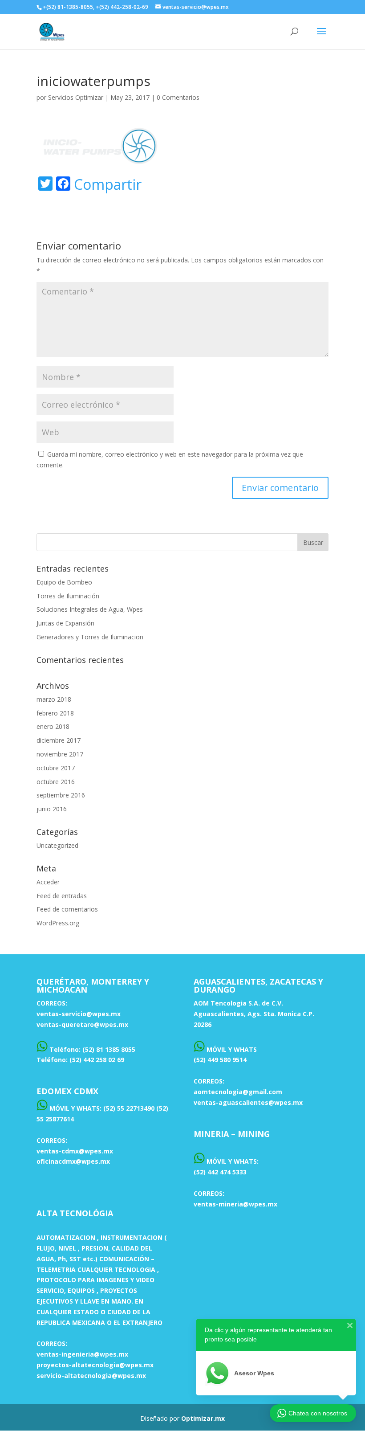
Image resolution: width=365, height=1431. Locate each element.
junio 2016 (51, 809)
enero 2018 (52, 726)
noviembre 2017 (59, 754)
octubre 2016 (55, 781)
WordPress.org (57, 923)
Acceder (48, 882)
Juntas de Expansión (65, 623)
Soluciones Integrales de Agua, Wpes (89, 609)
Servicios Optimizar (75, 97)
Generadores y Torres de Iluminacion (89, 637)
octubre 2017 (55, 768)
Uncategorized (57, 845)
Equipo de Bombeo (64, 582)
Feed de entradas (61, 895)
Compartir (108, 184)
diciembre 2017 (58, 740)
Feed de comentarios (67, 909)
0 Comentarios (178, 97)
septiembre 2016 (60, 795)
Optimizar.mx (203, 1418)
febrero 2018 (55, 713)
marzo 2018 (53, 699)
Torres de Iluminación (67, 596)
